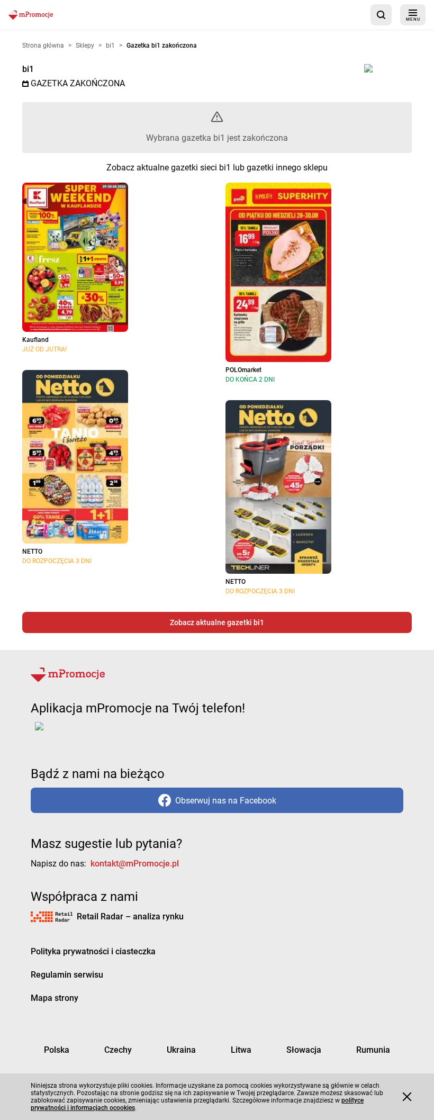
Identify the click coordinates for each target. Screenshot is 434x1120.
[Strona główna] (30, 14)
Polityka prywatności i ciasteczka (93, 951)
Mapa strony (54, 998)
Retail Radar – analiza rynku (130, 916)
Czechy (118, 1050)
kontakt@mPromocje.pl (135, 864)
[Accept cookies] (407, 1096)
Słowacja (303, 1050)
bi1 (28, 69)
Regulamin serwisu (67, 975)
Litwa (241, 1050)
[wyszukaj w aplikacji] (381, 14)
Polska (56, 1050)
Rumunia (373, 1050)
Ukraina (181, 1050)
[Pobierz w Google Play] (72, 732)
